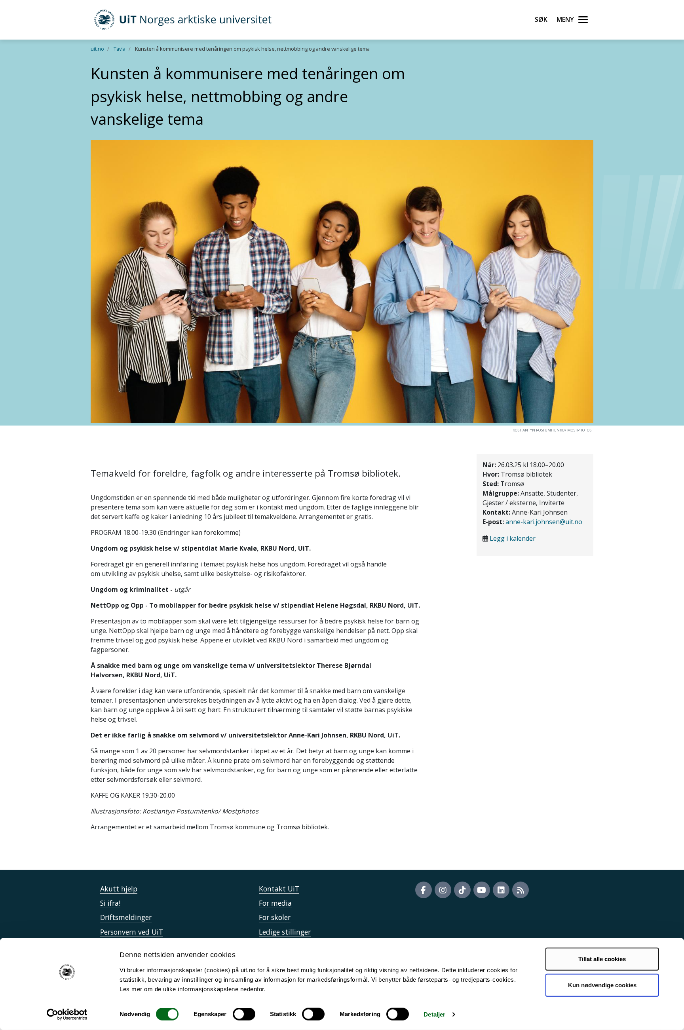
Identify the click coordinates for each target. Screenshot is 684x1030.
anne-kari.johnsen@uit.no (543, 521)
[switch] (244, 1014)
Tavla (119, 48)
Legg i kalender (513, 538)
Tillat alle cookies (602, 959)
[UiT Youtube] (481, 890)
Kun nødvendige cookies (602, 984)
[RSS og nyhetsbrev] (520, 890)
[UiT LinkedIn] (501, 890)
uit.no (97, 48)
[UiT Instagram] (443, 890)
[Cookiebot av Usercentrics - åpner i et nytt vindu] (67, 1014)
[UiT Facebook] (423, 890)
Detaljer (434, 1014)
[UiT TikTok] (462, 890)
